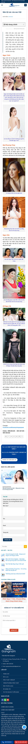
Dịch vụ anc (6, 676)
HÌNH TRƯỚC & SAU (8, 686)
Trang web (5, 532)
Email (4, 525)
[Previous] (1, 481)
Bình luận (6, 505)
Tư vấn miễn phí (22, 742)
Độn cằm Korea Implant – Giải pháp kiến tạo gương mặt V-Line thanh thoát (16, 559)
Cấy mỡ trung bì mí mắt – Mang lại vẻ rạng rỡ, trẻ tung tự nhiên (15, 554)
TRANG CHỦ (6, 673)
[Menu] (2, 5)
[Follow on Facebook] (2, 700)
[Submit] (25, 546)
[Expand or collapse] (23, 24)
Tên (4, 518)
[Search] (25, 5)
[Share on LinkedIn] (19, 436)
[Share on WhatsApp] (6, 436)
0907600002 (8, 742)
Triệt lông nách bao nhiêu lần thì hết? (15, 573)
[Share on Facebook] (8, 436)
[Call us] (5, 700)
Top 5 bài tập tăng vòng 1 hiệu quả (15, 564)
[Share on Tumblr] (22, 436)
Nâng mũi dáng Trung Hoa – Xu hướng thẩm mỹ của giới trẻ (16, 569)
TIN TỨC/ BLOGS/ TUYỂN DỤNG (11, 692)
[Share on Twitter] (11, 436)
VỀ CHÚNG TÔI (7, 689)
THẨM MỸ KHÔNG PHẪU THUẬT (11, 683)
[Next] (27, 481)
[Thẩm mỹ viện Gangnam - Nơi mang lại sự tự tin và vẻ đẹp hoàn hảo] (14, 5)
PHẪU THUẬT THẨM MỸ (9, 680)
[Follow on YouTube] (8, 700)
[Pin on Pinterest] (16, 436)
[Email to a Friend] (14, 436)
